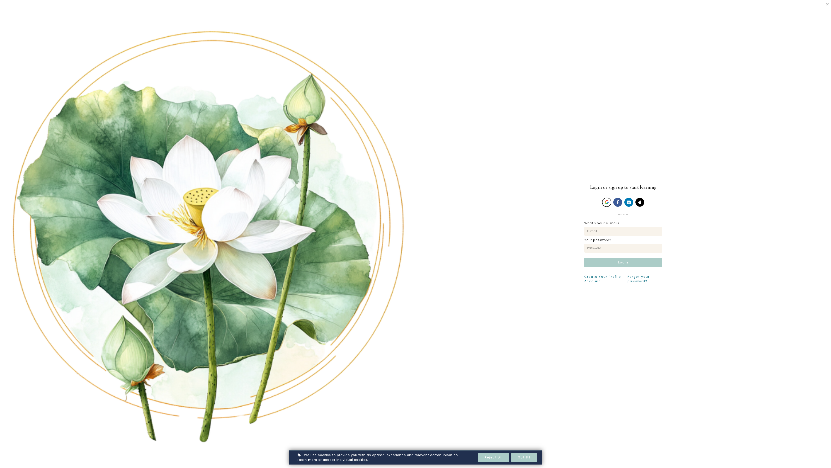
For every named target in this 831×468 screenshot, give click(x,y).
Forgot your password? (639, 279)
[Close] (827, 4)
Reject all (494, 457)
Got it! (524, 457)
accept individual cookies (345, 460)
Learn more (307, 460)
